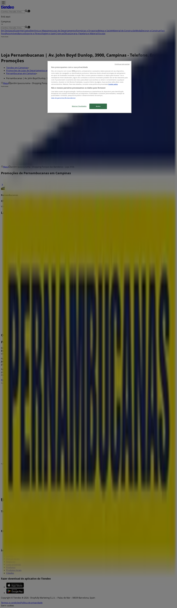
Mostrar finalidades (79, 106)
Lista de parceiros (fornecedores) (63, 98)
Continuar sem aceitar (122, 64)
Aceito (98, 106)
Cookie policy (113, 84)
